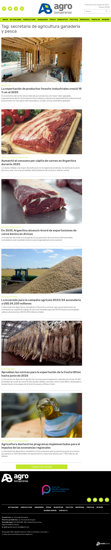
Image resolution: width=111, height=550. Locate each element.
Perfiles (96, 19)
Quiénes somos (50, 510)
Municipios (63, 19)
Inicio (5, 19)
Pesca (53, 19)
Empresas (84, 19)
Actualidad (15, 19)
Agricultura (29, 19)
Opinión (105, 19)
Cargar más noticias (42, 466)
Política (74, 19)
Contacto (63, 510)
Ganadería (43, 19)
